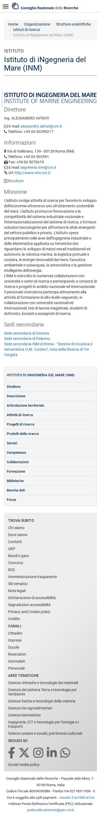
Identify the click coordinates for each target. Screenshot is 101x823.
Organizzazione (37, 24)
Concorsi (15, 563)
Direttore (13, 387)
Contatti (15, 542)
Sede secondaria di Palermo (27, 338)
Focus (11, 500)
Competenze (16, 453)
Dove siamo (17, 535)
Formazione (16, 471)
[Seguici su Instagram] (38, 753)
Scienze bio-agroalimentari (30, 708)
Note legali (17, 591)
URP (11, 549)
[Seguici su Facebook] (12, 753)
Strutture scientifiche (73, 24)
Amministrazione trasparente (32, 577)
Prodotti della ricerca (23, 434)
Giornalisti (16, 661)
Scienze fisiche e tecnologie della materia (41, 701)
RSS (11, 570)
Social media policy (24, 764)
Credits (14, 619)
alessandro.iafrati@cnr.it (41, 126)
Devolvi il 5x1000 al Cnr (77, 798)
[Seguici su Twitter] (25, 753)
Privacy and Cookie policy (29, 612)
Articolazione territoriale (25, 405)
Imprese (15, 640)
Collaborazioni (18, 462)
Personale (16, 668)
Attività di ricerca (20, 415)
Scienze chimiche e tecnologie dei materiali (43, 683)
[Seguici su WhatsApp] (65, 753)
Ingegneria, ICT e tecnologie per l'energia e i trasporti (43, 724)
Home (13, 24)
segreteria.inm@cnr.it (38, 167)
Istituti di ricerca (26, 29)
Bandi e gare (18, 556)
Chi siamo (16, 528)
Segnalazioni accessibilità (29, 605)
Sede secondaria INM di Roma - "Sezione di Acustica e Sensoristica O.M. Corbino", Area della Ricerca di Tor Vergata (48, 349)
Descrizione (16, 396)
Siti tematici (17, 584)
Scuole (13, 647)
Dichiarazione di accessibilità (32, 598)
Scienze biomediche (24, 715)
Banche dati (16, 490)
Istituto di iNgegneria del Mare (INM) (41, 375)
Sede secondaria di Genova (26, 333)
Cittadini (15, 633)
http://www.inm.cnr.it (32, 173)
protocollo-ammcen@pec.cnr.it (50, 810)
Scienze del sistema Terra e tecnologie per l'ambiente (42, 692)
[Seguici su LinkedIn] (52, 753)
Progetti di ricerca (20, 424)
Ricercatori (17, 654)
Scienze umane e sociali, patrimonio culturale (45, 733)
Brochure (15, 181)
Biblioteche (15, 481)
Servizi (12, 443)
